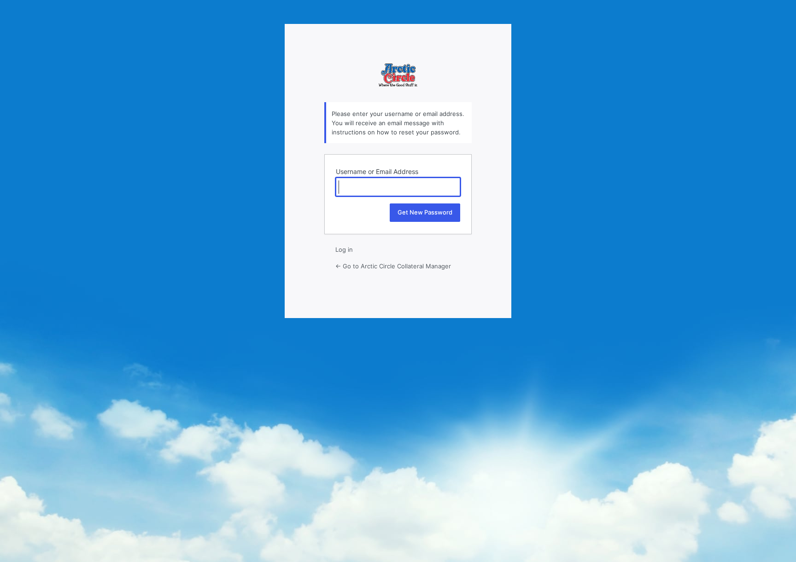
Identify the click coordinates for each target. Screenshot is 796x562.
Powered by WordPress (398, 83)
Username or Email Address (377, 171)
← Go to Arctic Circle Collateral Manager (393, 266)
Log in (344, 249)
